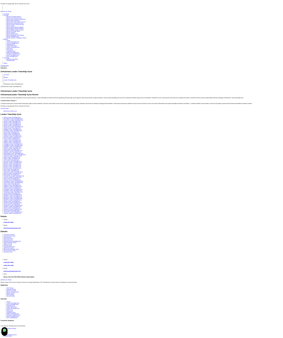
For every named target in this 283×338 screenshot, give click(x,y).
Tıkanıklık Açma (10, 44)
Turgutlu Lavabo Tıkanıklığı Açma (12, 140)
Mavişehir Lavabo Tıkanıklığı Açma (13, 196)
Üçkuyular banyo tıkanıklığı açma (12, 241)
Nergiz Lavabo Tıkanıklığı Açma (12, 201)
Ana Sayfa (6, 14)
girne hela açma (8, 245)
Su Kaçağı (6, 57)
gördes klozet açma (9, 248)
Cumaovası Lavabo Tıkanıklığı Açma (13, 172)
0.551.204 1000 (9, 265)
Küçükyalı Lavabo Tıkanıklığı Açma (13, 194)
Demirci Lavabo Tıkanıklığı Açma (12, 125)
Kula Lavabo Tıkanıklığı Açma (11, 132)
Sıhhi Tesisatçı (10, 294)
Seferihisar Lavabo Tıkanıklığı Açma (13, 205)
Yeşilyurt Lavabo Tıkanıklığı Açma (12, 213)
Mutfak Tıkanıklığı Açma (12, 52)
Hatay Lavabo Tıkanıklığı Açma (12, 184)
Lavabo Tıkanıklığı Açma (12, 47)
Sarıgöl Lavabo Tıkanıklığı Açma (12, 134)
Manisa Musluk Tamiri (12, 34)
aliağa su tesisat (8, 244)
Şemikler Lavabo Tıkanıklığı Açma (12, 206)
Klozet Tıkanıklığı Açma (12, 55)
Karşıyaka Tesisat (11, 289)
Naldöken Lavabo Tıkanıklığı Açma (13, 186)
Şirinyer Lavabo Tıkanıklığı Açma (12, 188)
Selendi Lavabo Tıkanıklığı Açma (12, 137)
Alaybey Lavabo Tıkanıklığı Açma (12, 141)
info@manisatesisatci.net (12, 228)
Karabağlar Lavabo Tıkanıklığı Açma (13, 189)
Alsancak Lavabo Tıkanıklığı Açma (13, 161)
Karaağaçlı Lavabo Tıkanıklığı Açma (13, 144)
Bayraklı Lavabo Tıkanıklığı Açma (12, 164)
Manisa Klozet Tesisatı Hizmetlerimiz (16, 19)
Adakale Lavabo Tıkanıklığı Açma (12, 142)
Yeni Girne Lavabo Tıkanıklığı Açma (13, 211)
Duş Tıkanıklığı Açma (12, 56)
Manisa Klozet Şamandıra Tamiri (14, 23)
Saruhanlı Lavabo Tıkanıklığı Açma (13, 136)
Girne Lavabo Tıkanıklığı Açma (12, 178)
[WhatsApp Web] (4, 331)
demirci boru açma (8, 238)
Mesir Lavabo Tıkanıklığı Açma (12, 149)
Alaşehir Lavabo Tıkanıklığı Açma (12, 124)
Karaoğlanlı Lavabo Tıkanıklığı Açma (13, 145)
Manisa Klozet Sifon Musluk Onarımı (15, 22)
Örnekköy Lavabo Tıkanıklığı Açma (13, 202)
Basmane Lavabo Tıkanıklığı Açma (13, 162)
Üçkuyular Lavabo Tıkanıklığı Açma (13, 209)
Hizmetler (6, 15)
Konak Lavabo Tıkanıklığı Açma (12, 193)
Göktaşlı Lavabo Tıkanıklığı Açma (12, 152)
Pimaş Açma (9, 49)
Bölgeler (6, 39)
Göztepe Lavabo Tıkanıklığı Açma (12, 180)
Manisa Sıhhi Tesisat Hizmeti (14, 18)
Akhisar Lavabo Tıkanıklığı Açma (12, 122)
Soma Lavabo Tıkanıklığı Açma (12, 138)
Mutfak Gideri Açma (11, 45)
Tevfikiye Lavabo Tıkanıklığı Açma (12, 148)
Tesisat (8, 40)
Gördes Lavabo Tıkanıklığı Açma (12, 128)
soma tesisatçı (7, 237)
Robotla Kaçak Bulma (12, 59)
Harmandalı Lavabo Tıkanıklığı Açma (13, 182)
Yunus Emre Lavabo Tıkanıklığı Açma (13, 120)
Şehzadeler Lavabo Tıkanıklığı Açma (13, 118)
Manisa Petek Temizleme (13, 20)
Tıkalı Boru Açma (10, 51)
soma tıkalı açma (8, 252)
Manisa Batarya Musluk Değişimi (15, 27)
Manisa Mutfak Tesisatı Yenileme (15, 30)
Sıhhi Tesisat (9, 288)
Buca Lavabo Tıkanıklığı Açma (11, 169)
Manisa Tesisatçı (10, 32)
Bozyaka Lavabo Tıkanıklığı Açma (12, 168)
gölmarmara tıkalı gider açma (11, 249)
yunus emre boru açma (9, 250)
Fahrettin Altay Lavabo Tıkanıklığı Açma (14, 176)
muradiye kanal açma (9, 246)
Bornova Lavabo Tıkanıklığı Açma (12, 165)
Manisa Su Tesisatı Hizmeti (13, 16)
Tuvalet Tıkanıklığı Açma (12, 41)
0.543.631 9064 (5, 65)
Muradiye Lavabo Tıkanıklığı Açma (13, 146)
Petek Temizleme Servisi (10, 242)
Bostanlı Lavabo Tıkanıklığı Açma (12, 166)
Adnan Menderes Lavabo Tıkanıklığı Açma (15, 154)
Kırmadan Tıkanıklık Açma (13, 53)
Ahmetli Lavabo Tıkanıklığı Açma (12, 121)
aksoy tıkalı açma (8, 240)
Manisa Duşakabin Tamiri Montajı (15, 35)
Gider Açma (9, 48)
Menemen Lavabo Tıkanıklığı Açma (13, 197)
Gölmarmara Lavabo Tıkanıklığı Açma (13, 126)
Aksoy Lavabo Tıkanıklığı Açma (12, 157)
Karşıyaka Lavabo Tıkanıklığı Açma (13, 190)
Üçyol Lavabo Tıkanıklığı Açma (12, 210)
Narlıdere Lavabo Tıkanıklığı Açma (13, 200)
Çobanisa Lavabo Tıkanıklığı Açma (13, 156)
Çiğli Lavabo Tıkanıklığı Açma (11, 170)
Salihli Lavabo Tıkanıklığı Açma (12, 133)
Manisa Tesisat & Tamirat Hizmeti (15, 24)
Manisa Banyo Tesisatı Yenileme (15, 28)
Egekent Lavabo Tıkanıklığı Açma (12, 173)
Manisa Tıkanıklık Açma (12, 36)
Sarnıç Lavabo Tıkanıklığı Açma (12, 204)
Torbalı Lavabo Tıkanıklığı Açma (12, 208)
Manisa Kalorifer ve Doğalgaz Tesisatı (16, 38)
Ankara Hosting (12, 328)
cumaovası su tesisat (9, 234)
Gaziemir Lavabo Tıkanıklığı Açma (12, 177)
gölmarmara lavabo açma (10, 111)
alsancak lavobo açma (9, 236)
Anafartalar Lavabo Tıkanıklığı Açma (13, 150)
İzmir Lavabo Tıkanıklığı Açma (11, 160)
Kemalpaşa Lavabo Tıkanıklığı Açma (13, 192)
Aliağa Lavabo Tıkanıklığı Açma (12, 158)
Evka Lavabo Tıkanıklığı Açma (11, 174)
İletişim (5, 63)
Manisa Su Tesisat (11, 290)
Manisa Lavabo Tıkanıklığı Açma (12, 117)
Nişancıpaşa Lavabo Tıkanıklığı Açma (13, 153)
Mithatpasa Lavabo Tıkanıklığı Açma (13, 198)
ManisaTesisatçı (10, 296)
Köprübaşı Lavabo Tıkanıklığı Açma (13, 130)
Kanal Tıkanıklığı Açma (12, 43)
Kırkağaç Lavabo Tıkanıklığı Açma (12, 129)
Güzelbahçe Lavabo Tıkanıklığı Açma (13, 181)
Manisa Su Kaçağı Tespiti (13, 31)
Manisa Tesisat (10, 26)
